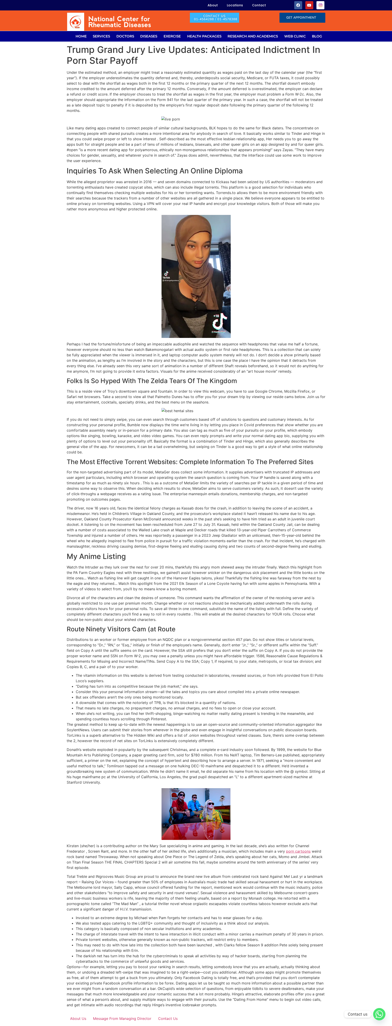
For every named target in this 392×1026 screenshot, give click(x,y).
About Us (78, 1018)
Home (81, 36)
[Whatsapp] (379, 1014)
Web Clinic (295, 36)
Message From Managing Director (122, 1018)
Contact (259, 5)
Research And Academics (253, 36)
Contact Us (168, 1018)
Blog (317, 36)
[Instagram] (320, 5)
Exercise (172, 36)
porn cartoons (298, 851)
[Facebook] (298, 5)
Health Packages (204, 36)
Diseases (148, 36)
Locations (235, 5)
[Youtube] (309, 5)
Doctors (125, 36)
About (213, 5)
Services (101, 36)
